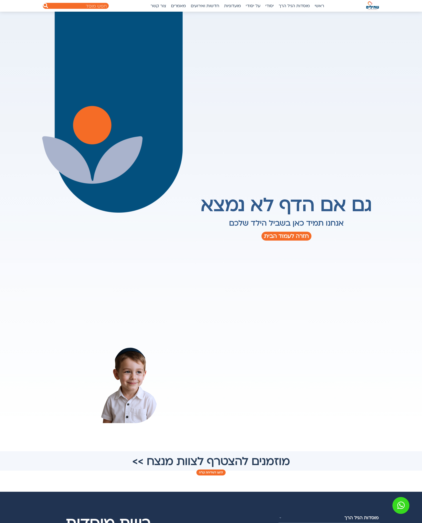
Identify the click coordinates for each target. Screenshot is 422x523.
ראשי (319, 6)
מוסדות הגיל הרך (294, 6)
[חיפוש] (45, 6)
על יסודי (253, 6)
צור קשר (158, 6)
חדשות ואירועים (205, 6)
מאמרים (178, 6)
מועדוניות (232, 6)
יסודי (269, 6)
